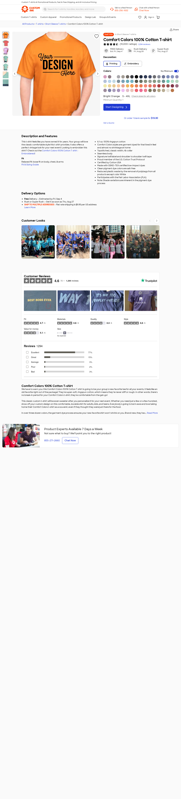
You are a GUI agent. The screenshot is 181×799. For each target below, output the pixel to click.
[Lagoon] (127, 81)
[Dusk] (109, 76)
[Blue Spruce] (141, 81)
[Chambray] (114, 81)
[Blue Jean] (159, 76)
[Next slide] (97, 73)
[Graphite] (132, 76)
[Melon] (141, 86)
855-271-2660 (52, 440)
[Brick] (168, 86)
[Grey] (123, 76)
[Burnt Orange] (136, 86)
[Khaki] (159, 90)
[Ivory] (168, 90)
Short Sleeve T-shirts (55, 24)
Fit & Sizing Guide (30, 164)
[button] (149, 10)
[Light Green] (154, 81)
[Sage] (136, 81)
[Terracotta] (123, 86)
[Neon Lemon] (105, 86)
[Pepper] (127, 76)
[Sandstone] (163, 90)
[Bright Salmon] (150, 86)
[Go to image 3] (5, 51)
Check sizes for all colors (143, 96)
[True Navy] (141, 76)
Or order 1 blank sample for (141, 118)
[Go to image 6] (5, 74)
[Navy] (150, 76)
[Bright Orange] (132, 86)
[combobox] (74, 9)
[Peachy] (132, 90)
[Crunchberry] (145, 90)
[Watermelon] (154, 86)
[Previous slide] (14, 73)
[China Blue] (163, 76)
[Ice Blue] (118, 81)
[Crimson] (163, 86)
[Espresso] (154, 90)
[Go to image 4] (5, 59)
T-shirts (39, 24)
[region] (90, 242)
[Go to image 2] (5, 43)
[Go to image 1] (5, 35)
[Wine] (105, 90)
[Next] (157, 221)
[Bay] (145, 81)
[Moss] (150, 81)
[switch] (176, 71)
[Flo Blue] (177, 76)
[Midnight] (145, 76)
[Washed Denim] (105, 81)
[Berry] (177, 86)
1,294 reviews (144, 44)
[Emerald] (163, 81)
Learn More (29, 207)
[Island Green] (168, 81)
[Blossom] (127, 90)
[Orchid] (114, 90)
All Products (28, 24)
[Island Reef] (172, 81)
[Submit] (45, 9)
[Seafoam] (159, 81)
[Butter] (109, 86)
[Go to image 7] (5, 82)
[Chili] (172, 86)
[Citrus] (127, 86)
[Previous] (150, 221)
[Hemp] (150, 90)
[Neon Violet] (123, 90)
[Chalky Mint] (177, 81)
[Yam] (172, 90)
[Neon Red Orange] (145, 86)
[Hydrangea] (109, 81)
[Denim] (154, 76)
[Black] (136, 76)
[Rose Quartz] (105, 76)
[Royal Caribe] (123, 81)
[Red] (159, 86)
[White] (114, 76)
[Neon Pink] (141, 90)
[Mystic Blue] (168, 76)
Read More (152, 413)
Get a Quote (108, 123)
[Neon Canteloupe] (118, 86)
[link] (30, 9)
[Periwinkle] (172, 76)
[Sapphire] (132, 81)
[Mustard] (114, 86)
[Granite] (118, 76)
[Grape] (109, 90)
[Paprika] (136, 90)
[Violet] (118, 90)
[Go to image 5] (5, 66)
